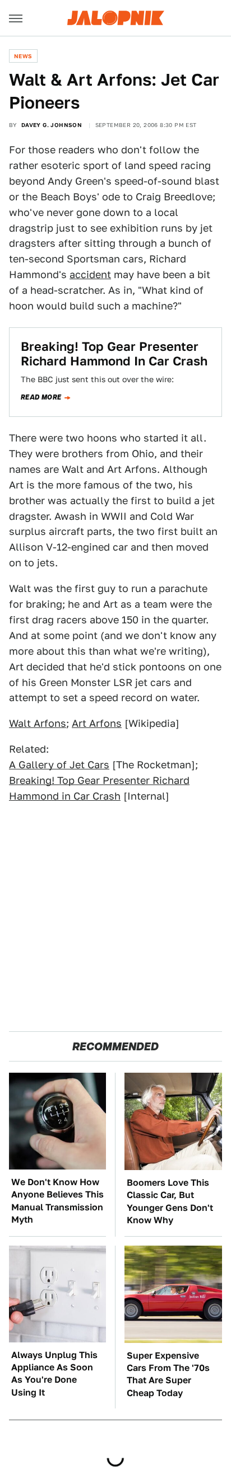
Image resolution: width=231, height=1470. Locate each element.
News (23, 56)
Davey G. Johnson (51, 124)
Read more (41, 397)
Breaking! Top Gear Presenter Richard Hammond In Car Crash (114, 353)
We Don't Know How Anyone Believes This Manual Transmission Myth (57, 1201)
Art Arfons (97, 723)
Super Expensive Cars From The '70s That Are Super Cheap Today (168, 1374)
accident (90, 274)
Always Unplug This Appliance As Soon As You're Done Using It (54, 1374)
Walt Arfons (37, 723)
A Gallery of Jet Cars (59, 765)
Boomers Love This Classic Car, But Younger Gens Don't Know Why (170, 1201)
